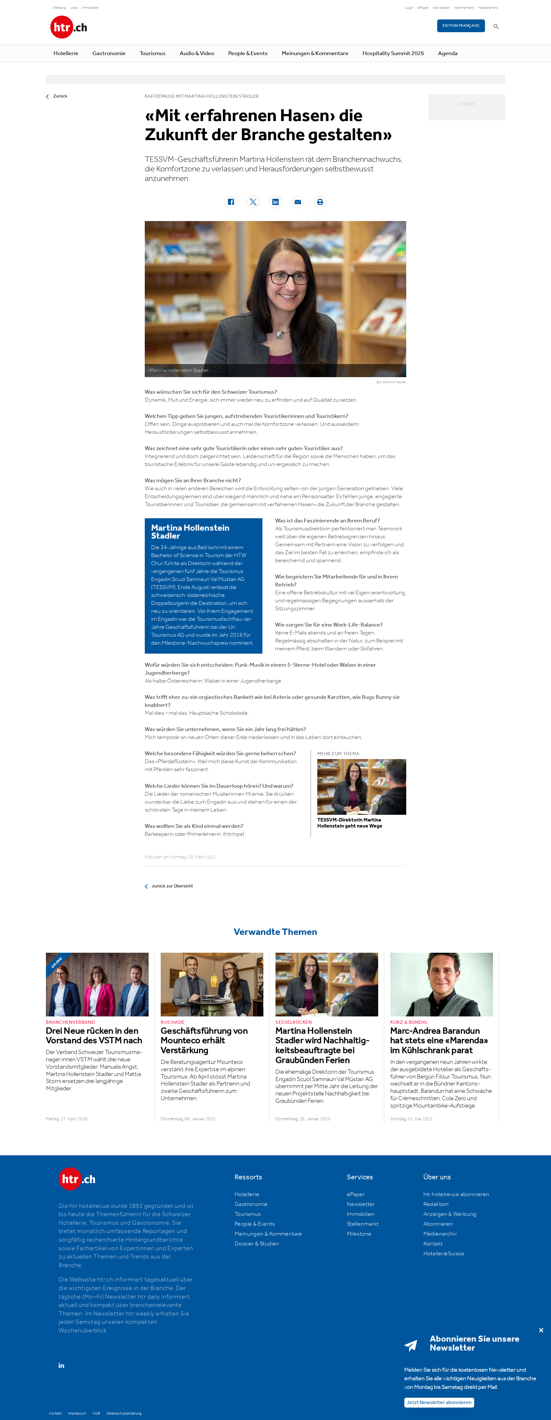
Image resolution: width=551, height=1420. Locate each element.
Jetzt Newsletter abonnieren (439, 1402)
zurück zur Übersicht (172, 886)
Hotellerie (66, 53)
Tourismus (153, 53)
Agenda (448, 53)
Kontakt (433, 1243)
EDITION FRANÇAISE (461, 26)
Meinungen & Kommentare (315, 53)
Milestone (359, 1234)
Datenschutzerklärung (124, 1413)
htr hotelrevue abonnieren (456, 1194)
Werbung (59, 8)
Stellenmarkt (363, 1224)
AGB (96, 1413)
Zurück (60, 96)
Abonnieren (438, 1224)
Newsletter (441, 8)
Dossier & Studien (257, 1243)
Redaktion (436, 1204)
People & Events (248, 53)
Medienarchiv (488, 8)
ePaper (423, 8)
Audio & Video (197, 53)
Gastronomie (109, 53)
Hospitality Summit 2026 (393, 53)
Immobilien (90, 8)
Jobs (74, 8)
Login (409, 8)
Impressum (77, 1413)
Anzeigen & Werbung (450, 1214)
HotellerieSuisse (443, 1253)
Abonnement (463, 8)
